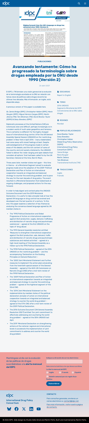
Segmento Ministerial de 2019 (69, 108)
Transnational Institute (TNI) (68, 163)
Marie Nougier (62, 155)
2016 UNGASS (63, 106)
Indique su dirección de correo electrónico (62, 358)
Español (78, 372)
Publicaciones (44, 61)
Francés (60, 176)
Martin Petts (50, 420)
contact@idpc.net (71, 401)
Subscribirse (54, 384)
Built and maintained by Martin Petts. (71, 420)
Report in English (64, 95)
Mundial (60, 124)
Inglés (59, 173)
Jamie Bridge (62, 152)
